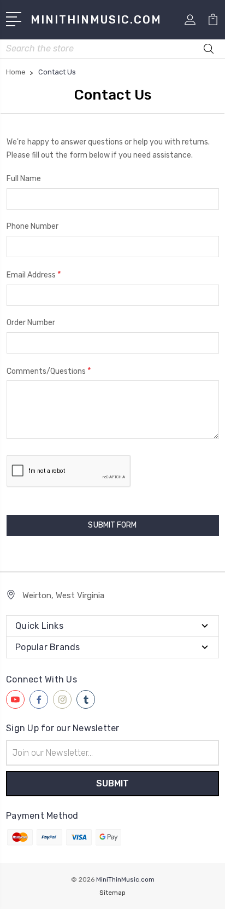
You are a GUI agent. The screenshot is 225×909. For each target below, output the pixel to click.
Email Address (34, 274)
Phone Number (32, 226)
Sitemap (112, 892)
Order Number (31, 322)
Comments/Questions (49, 371)
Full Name (24, 178)
